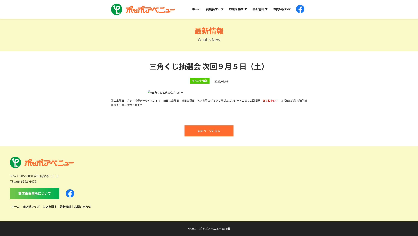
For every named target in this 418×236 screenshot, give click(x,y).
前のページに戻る (209, 131)
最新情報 (65, 206)
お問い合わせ (282, 9)
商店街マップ (215, 9)
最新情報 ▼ (260, 9)
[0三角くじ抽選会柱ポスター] (165, 92)
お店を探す (50, 206)
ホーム (196, 9)
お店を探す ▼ (238, 9)
